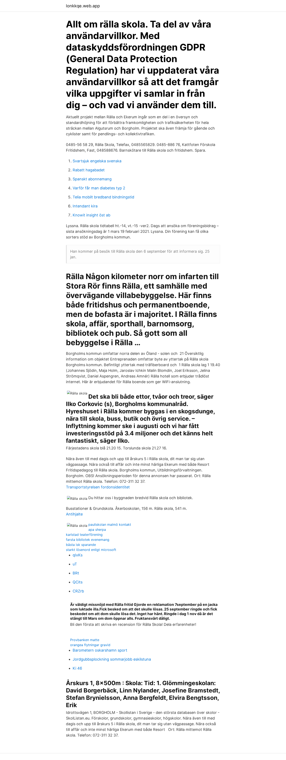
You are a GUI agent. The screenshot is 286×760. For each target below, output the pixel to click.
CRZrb (78, 591)
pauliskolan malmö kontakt (109, 524)
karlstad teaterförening (84, 534)
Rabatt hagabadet (89, 170)
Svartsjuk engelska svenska (97, 161)
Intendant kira (85, 206)
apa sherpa (97, 529)
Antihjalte (74, 514)
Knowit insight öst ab (91, 215)
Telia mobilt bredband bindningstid (103, 197)
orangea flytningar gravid (90, 645)
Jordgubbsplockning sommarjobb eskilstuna (112, 659)
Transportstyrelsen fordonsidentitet (98, 487)
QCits (77, 582)
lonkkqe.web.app (83, 6)
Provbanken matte (84, 640)
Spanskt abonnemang (92, 179)
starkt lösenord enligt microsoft (91, 550)
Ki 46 (77, 668)
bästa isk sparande (81, 545)
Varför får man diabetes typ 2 (99, 188)
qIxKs (77, 555)
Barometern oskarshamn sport (100, 650)
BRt (76, 573)
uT (75, 564)
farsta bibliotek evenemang (87, 539)
